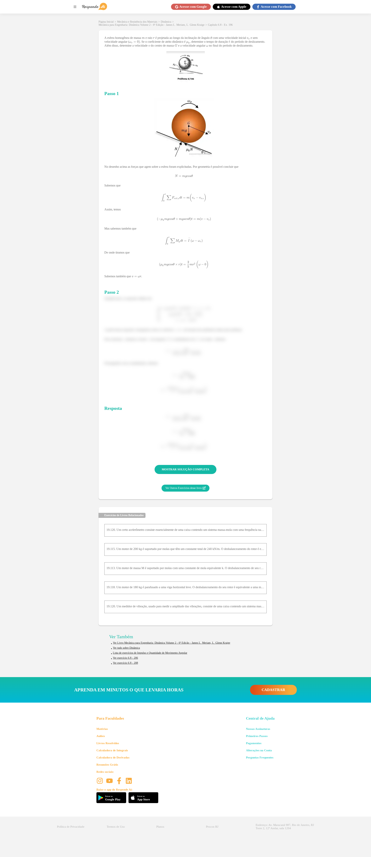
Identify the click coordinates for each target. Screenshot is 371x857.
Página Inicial (106, 21)
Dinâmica (166, 21)
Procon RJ (212, 826)
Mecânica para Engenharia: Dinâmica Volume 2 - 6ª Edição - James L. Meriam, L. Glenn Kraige (151, 24)
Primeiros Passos (257, 736)
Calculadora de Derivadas (112, 757)
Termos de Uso (116, 826)
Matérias (102, 728)
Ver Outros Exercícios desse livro (183, 488)
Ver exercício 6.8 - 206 (125, 657)
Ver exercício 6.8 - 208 (125, 662)
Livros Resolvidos (107, 743)
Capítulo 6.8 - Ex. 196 (220, 24)
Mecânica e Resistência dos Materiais (137, 21)
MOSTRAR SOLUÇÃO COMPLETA (185, 469)
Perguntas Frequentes (259, 757)
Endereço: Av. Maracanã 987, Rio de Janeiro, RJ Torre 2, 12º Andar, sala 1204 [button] (285, 826)
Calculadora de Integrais (112, 750)
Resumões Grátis (107, 764)
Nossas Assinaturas (258, 728)
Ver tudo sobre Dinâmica (126, 647)
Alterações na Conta (259, 750)
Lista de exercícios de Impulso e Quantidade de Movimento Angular (150, 652)
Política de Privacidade (70, 826)
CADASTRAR (273, 690)
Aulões (100, 736)
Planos (160, 826)
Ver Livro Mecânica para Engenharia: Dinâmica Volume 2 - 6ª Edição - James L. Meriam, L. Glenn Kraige (171, 642)
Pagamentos (253, 743)
